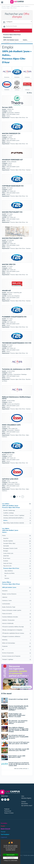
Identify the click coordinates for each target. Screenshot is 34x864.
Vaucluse (18, 578)
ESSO (8, 427)
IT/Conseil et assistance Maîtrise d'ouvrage (16, 626)
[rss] (8, 799)
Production (16, 646)
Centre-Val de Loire (17, 553)
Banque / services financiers (16, 594)
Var (18, 575)
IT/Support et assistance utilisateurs (16, 636)
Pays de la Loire (17, 565)
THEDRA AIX (10, 109)
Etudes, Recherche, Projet (16, 607)
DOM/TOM (17, 556)
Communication (16, 603)
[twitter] (5, 799)
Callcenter (16, 597)
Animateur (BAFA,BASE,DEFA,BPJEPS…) (17, 518)
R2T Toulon (10, 135)
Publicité (6, 809)
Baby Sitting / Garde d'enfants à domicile (17, 523)
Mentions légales (26, 798)
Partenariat (7, 811)
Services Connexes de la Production (16, 656)
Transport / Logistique (16, 659)
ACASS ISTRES (11, 371)
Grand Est (17, 538)
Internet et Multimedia (16, 623)
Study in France (9, 813)
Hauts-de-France (17, 563)
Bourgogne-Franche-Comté (17, 548)
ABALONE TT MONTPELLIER (14, 292)
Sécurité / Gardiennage (17, 510)
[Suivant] (22, 496)
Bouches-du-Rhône (18, 573)
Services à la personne (16, 653)
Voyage (3, 831)
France (16, 535)
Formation (4, 823)
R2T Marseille (10, 240)
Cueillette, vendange (17, 513)
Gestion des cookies (29, 855)
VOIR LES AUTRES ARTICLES (21, 768)
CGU (22, 796)
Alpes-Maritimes (18, 570)
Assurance (16, 590)
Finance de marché (16, 613)
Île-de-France (17, 558)
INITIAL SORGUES (11, 161)
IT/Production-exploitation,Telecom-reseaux (16, 633)
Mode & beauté (5, 828)
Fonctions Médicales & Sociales (16, 617)
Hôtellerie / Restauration (16, 620)
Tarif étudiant (5, 834)
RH (16, 649)
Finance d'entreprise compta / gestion (16, 610)
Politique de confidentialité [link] (10, 860)
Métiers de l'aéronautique (16, 643)
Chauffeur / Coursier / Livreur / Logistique (17, 515)
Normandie (17, 546)
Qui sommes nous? (26, 805)
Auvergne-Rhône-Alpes (17, 543)
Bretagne (17, 551)
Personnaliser (11, 858)
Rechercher (17, 30)
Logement (4, 837)
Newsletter (24, 803)
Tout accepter (10, 855)
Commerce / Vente (16, 600)
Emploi (3, 826)
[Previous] (11, 496)
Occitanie (17, 561)
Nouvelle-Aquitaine (17, 541)
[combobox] (12, 34)
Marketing (16, 639)
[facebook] (2, 799)
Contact (23, 801)
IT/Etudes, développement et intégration (16, 630)
